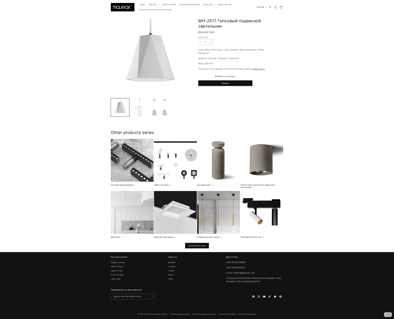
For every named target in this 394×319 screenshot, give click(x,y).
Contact (171, 267)
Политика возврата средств (180, 314)
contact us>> (258, 69)
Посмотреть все (197, 246)
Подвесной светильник (208, 237)
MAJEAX (172, 262)
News (170, 275)
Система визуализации (122, 185)
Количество (203, 37)
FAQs (170, 279)
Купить (225, 83)
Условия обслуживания (227, 314)
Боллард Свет (204, 185)
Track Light (116, 279)
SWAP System (117, 267)
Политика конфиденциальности (204, 314)
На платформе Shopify (159, 314)
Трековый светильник (251, 237)
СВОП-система (161, 185)
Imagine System (118, 262)
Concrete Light (117, 275)
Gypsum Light (117, 271)
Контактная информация (247, 314)
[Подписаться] (152, 296)
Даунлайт (115, 237)
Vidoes (171, 271)
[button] (154, 4)
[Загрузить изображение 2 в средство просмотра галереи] (140, 107)
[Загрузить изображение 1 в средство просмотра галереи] (120, 107)
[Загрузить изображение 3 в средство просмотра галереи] (159, 107)
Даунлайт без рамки (164, 237)
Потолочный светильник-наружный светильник (257, 186)
